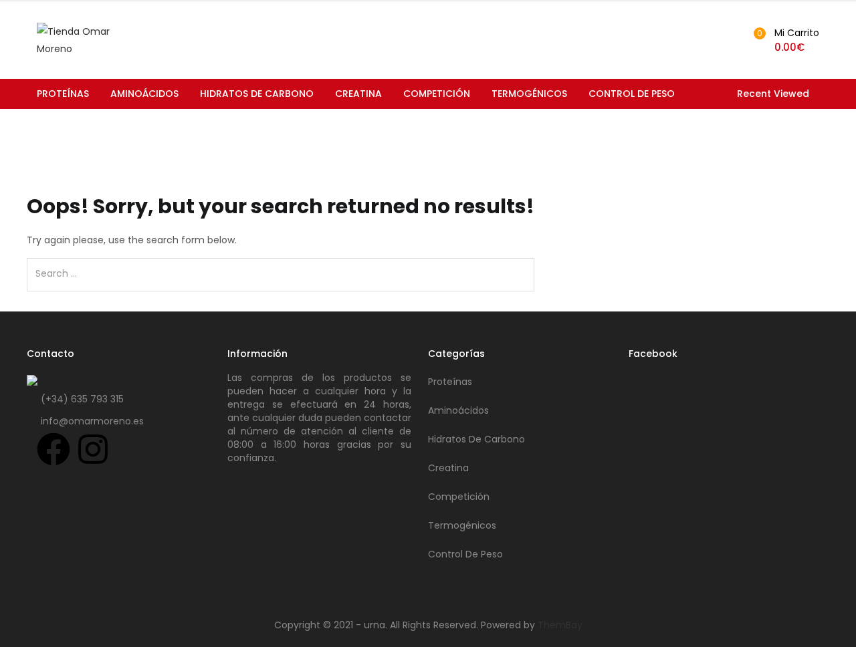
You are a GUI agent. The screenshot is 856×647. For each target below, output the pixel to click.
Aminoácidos (144, 93)
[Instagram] (93, 449)
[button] (784, 40)
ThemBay (560, 625)
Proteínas (63, 93)
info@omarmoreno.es (92, 421)
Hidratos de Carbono (257, 93)
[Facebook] (53, 449)
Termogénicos (529, 93)
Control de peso (631, 93)
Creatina (358, 93)
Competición (436, 93)
